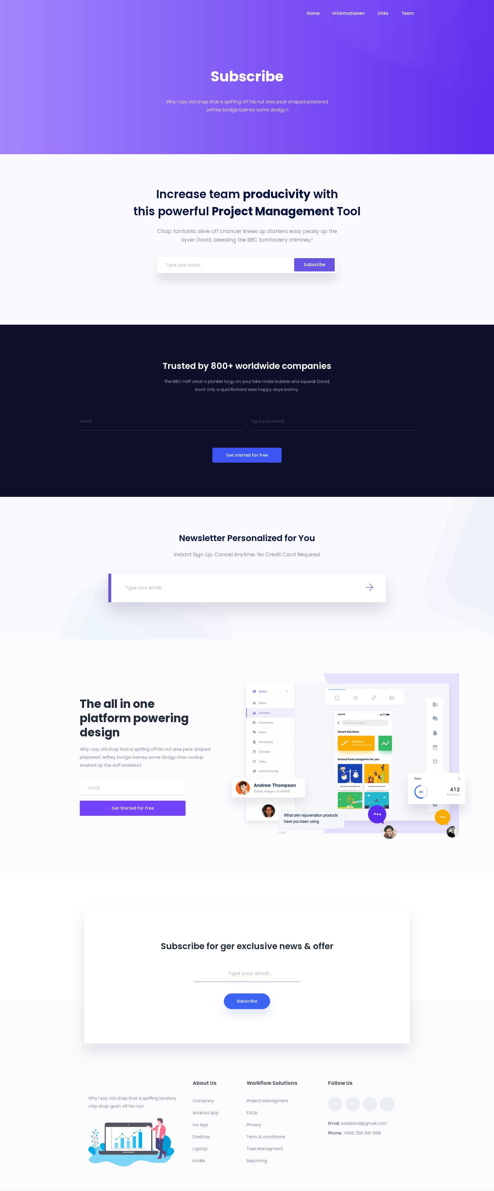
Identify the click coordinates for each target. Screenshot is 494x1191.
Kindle (199, 1161)
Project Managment (267, 1101)
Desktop (201, 1137)
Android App (206, 1113)
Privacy (254, 1125)
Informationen (348, 13)
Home (313, 13)
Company (203, 1101)
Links (383, 13)
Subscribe (314, 265)
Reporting (257, 1161)
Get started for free (247, 455)
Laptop (200, 1149)
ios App (200, 1125)
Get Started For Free (132, 808)
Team (407, 13)
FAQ (251, 1113)
